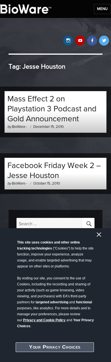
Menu (102, 9)
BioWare (18, 126)
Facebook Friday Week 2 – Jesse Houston (54, 170)
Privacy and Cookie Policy (44, 320)
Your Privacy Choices (55, 347)
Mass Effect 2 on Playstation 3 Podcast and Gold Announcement (51, 109)
